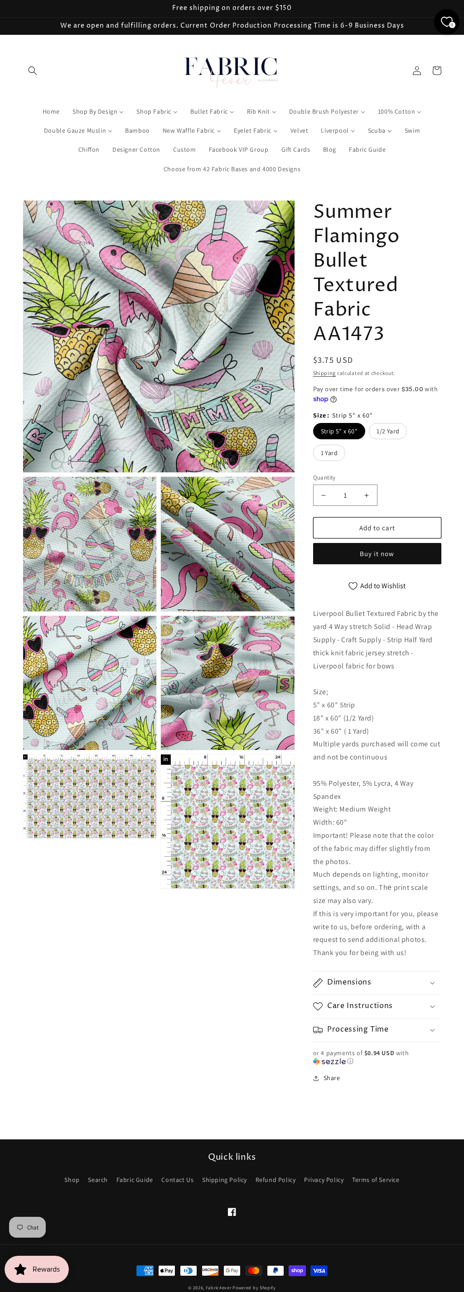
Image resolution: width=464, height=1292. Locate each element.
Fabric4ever (219, 1288)
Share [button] (332, 1078)
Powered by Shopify (254, 1288)
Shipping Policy (224, 1180)
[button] (33, 71)
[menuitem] (51, 111)
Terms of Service (376, 1180)
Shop (71, 1180)
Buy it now (377, 553)
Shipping (324, 373)
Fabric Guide (134, 1180)
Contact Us (177, 1180)
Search (98, 1180)
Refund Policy (276, 1180)
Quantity (324, 477)
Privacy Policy (323, 1180)
